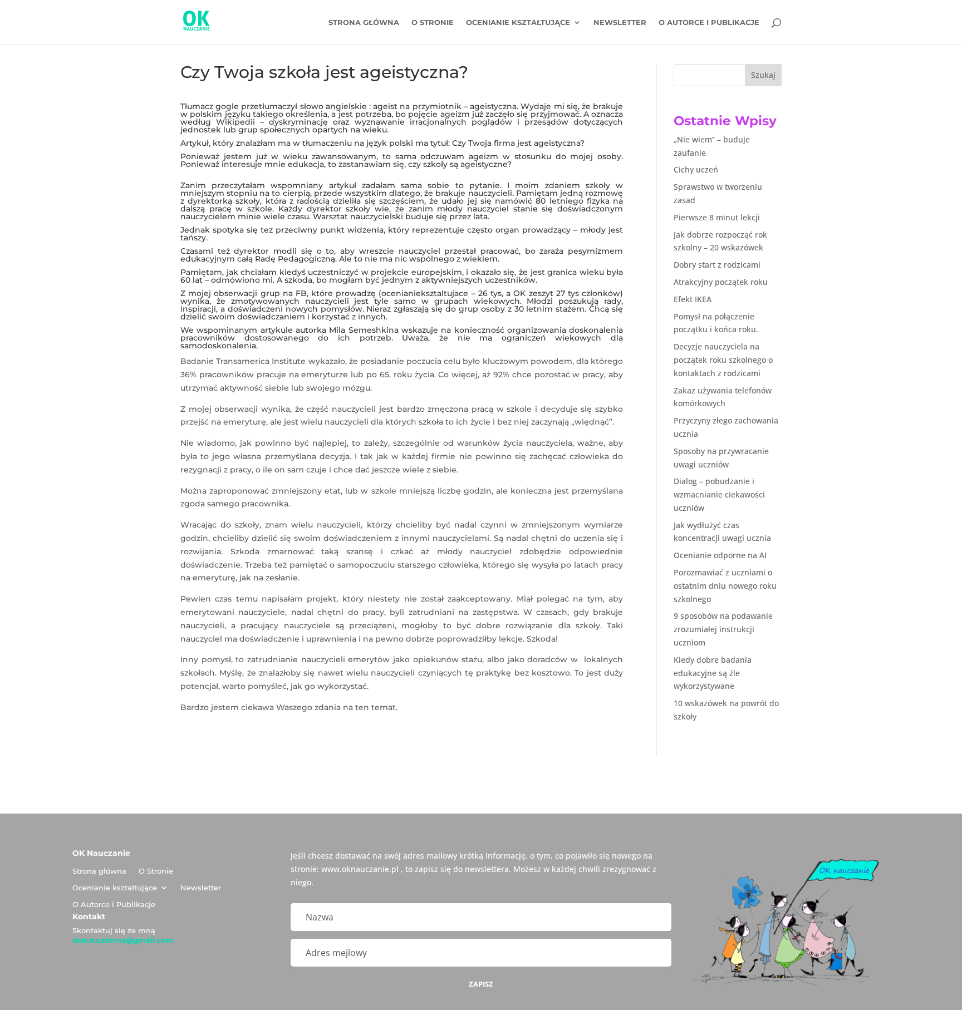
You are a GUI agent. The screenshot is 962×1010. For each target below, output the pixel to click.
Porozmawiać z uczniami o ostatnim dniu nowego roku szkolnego (725, 585)
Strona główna (363, 22)
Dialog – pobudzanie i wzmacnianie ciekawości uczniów (719, 494)
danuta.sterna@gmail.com (123, 939)
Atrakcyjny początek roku (721, 282)
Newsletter (619, 22)
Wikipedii (235, 122)
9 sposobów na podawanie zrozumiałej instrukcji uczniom (723, 629)
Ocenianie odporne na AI (720, 555)
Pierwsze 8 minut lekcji (717, 217)
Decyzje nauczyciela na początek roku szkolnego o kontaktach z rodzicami (723, 359)
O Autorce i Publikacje (709, 22)
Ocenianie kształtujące (518, 22)
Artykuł (194, 143)
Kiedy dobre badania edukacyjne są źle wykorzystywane (713, 673)
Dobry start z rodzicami (717, 264)
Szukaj (763, 75)
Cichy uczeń (696, 169)
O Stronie (432, 22)
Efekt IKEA (692, 299)
